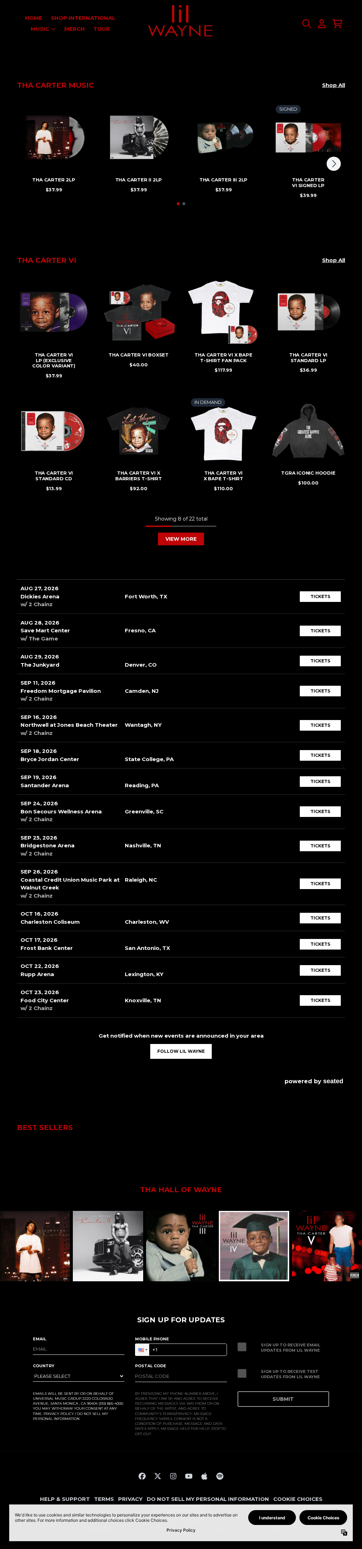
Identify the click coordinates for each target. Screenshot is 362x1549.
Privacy (130, 1499)
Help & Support (65, 1499)
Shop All (333, 85)
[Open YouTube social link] (189, 1476)
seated (333, 1081)
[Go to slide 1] (178, 203)
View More (181, 539)
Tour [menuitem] (101, 28)
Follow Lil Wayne (181, 1051)
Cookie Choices (297, 1499)
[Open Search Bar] (306, 24)
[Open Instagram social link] (173, 1476)
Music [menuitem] (40, 28)
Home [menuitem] (33, 17)
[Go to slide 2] (183, 203)
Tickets (320, 596)
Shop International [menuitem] (83, 17)
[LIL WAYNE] (181, 23)
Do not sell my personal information (208, 1499)
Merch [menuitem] (74, 28)
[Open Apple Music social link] (204, 1476)
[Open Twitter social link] (157, 1476)
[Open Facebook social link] (142, 1476)
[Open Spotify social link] (220, 1476)
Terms (104, 1499)
